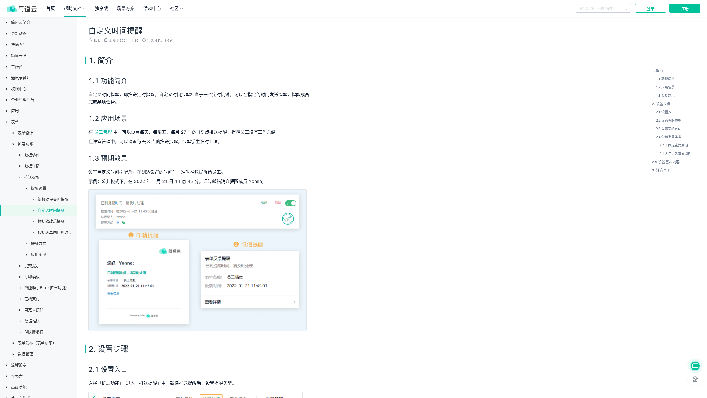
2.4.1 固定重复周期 (674, 145)
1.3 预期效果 (665, 95)
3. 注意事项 (661, 169)
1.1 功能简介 (665, 78)
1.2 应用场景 (665, 87)
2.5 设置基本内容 (666, 161)
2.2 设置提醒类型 (668, 120)
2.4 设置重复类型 (668, 136)
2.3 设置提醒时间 (668, 128)
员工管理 (103, 132)
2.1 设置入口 (665, 111)
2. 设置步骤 (661, 103)
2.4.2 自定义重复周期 (675, 153)
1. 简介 (657, 70)
